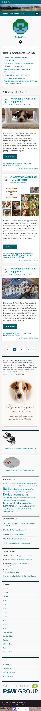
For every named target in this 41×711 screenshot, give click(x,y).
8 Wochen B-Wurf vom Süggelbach (14, 530)
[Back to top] (36, 706)
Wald (24, 509)
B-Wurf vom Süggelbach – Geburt (20, 556)
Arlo (31, 255)
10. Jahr (5, 592)
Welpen (17, 165)
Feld (28, 497)
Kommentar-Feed (9, 672)
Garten (32, 497)
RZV (16, 506)
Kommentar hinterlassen (29, 168)
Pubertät (6, 640)
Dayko (25, 163)
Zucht (21, 105)
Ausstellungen (8, 632)
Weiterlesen (10, 157)
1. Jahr (5, 588)
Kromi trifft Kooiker (11, 75)
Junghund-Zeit (8, 636)
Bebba (19, 489)
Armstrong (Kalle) (9, 257)
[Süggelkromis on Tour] (5, 1)
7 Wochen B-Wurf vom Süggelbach (14, 534)
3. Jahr (5, 604)
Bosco (29, 489)
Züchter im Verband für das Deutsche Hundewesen (20, 470)
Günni (12, 500)
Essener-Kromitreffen (20, 497)
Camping (14, 492)
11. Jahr (5, 596)
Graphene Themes (18, 704)
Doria (29, 163)
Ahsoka (30, 254)
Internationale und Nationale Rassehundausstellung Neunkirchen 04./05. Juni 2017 (21, 80)
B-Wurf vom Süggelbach (14, 163)
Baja (30, 360)
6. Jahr (18, 105)
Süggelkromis (11, 509)
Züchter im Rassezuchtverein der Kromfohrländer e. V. (20, 448)
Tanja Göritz (9, 105)
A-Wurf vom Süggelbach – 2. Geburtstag (23, 178)
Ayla (22, 257)
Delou (30, 492)
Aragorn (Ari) (25, 255)
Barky (7, 488)
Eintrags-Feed (7, 668)
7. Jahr (5, 620)
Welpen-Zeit (7, 644)
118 (29, 349)
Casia (19, 492)
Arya (15, 486)
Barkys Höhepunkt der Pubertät (15, 58)
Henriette (17, 500)
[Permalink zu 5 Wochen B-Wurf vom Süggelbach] (20, 289)
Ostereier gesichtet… (26, 560)
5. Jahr (5, 612)
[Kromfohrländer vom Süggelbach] (2, 1)
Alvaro (18, 255)
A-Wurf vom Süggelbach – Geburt (16, 69)
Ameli (35, 483)
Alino (9, 255)
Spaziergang (30, 506)
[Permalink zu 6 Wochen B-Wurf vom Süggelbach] (20, 119)
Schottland (21, 506)
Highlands (23, 500)
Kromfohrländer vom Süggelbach (13, 13)
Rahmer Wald (27, 503)
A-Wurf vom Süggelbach (14, 254)
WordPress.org (8, 676)
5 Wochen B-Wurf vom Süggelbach (23, 270)
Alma (13, 255)
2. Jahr (5, 600)
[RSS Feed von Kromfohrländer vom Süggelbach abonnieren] (9, 1)
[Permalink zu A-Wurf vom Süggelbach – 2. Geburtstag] (20, 201)
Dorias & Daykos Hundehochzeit (26, 576)
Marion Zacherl (8, 576)
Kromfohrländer (8, 165)
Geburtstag (6, 500)
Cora (23, 492)
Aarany (25, 254)
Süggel (5, 509)
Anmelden (6, 664)
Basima (14, 489)
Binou (25, 489)
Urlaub (19, 508)
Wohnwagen (6, 511)
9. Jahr (5, 628)
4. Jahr (5, 608)
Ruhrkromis (8, 505)
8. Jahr (5, 624)
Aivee (5, 255)
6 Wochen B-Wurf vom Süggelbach (23, 100)
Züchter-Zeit (27, 105)
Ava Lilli (18, 257)
